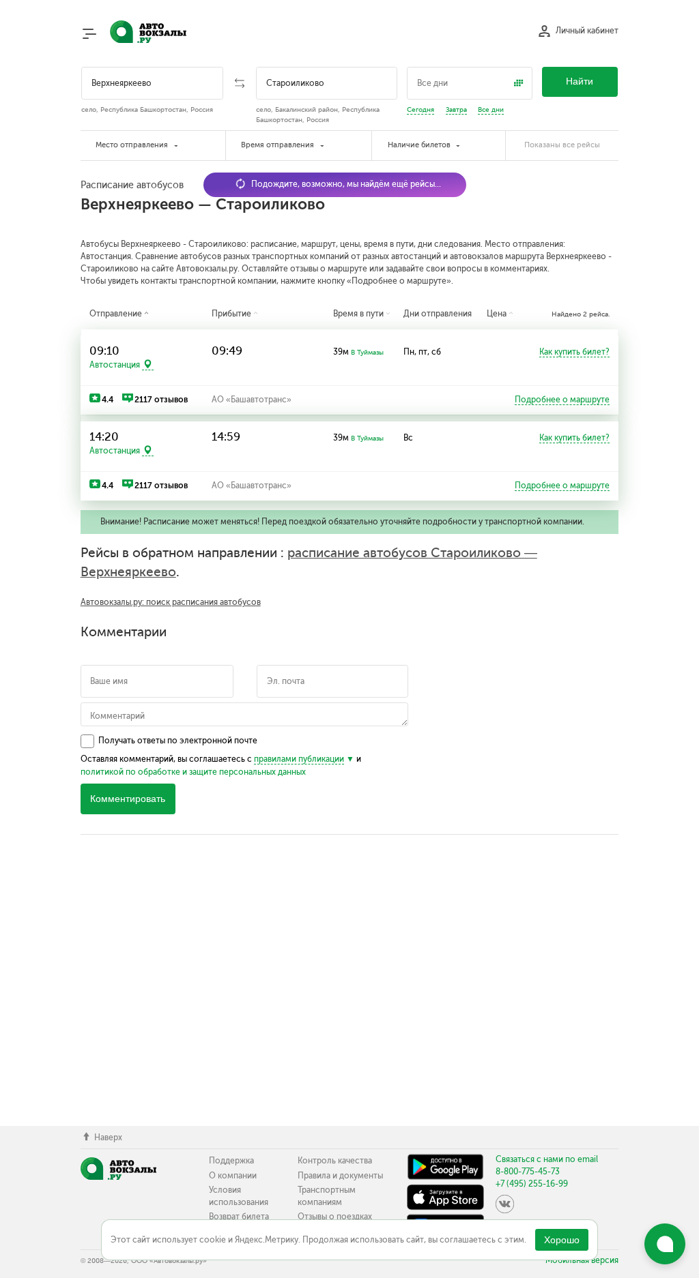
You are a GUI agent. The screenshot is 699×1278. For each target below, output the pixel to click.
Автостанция (114, 365)
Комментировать (127, 799)
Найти (579, 81)
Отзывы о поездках (335, 1216)
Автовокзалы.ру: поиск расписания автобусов (171, 602)
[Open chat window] (664, 1243)
